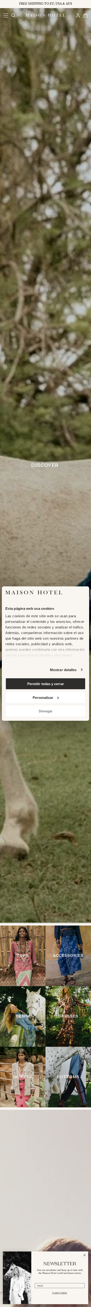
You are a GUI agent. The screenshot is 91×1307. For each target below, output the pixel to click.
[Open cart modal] (85, 15)
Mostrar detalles (63, 670)
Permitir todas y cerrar (45, 684)
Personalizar (43, 697)
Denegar (45, 711)
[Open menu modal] (5, 15)
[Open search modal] (13, 15)
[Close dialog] (84, 1255)
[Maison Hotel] (45, 15)
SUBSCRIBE (59, 1293)
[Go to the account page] (78, 15)
